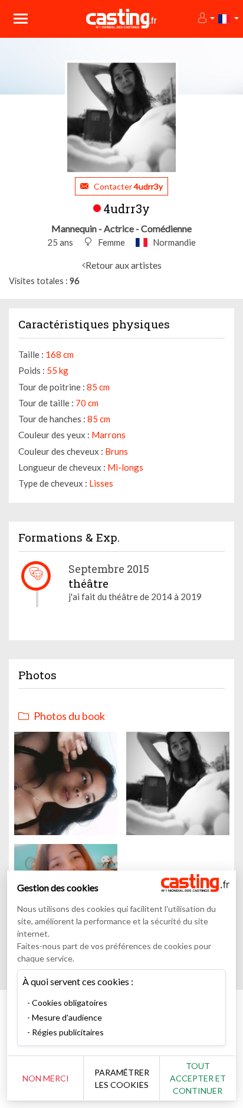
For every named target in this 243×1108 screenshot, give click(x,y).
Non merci (45, 1078)
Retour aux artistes (124, 265)
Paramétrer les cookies (121, 1078)
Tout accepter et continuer (198, 1078)
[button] (205, 18)
